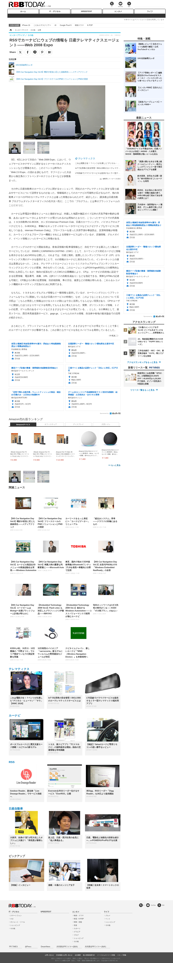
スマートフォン (16, 915)
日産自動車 (16, 808)
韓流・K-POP (79, 919)
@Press (28, 947)
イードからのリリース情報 (106, 955)
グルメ (107, 915)
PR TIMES (13, 947)
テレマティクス (86, 158)
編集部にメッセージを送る (112, 178)
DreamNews (45, 947)
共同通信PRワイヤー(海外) (95, 947)
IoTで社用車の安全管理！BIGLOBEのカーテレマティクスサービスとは (105, 168)
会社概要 (78, 955)
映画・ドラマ (79, 915)
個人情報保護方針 (89, 955)
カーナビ (15, 715)
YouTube (153, 905)
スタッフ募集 (121, 955)
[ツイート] (20, 52)
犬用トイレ (106, 424)
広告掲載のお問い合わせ (64, 955)
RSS (12, 762)
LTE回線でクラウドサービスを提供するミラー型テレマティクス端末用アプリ (108, 173)
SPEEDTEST (86, 11)
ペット (107, 919)
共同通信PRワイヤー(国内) (67, 947)
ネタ (12, 919)
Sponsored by (104, 413)
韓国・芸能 (78, 922)
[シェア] (28, 52)
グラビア (77, 932)
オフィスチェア (51, 424)
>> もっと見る (114, 465)
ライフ (150, 11)
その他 (12, 928)
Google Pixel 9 (65, 25)
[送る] (35, 52)
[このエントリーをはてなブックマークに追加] (49, 52)
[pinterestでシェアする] (42, 52)
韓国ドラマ (79, 25)
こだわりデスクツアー (42, 25)
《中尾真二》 (113, 336)
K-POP (90, 25)
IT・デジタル (55, 11)
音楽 (75, 925)
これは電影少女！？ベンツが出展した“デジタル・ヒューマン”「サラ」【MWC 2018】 (112, 163)
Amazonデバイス (23, 425)
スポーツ (77, 928)
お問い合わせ (49, 955)
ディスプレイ (78, 424)
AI (55, 25)
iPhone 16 (26, 25)
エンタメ (118, 11)
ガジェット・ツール (17, 922)
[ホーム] (10, 30)
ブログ (76, 935)
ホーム (23, 11)
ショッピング (15, 925)
